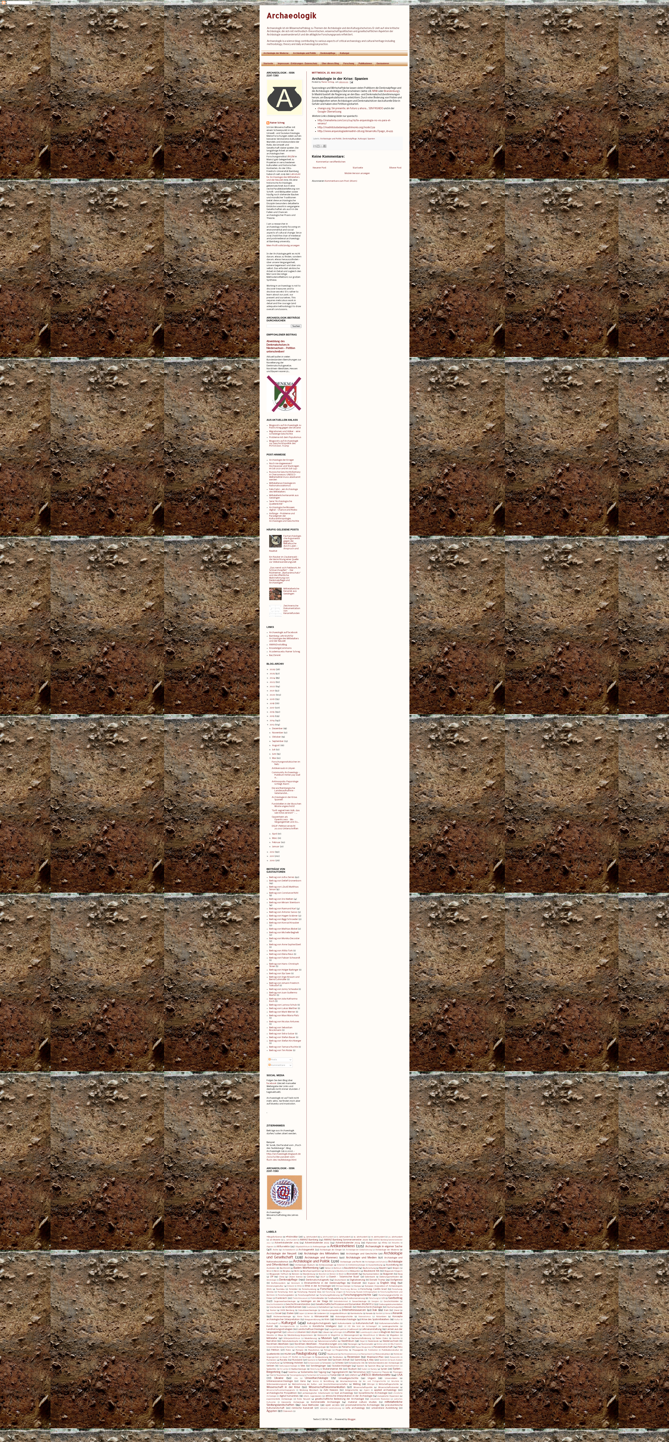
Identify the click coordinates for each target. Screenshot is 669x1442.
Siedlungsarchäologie (288, 1366)
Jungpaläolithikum (338, 1313)
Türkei (333, 1375)
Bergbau (287, 1271)
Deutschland (340, 1280)
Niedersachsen (391, 1341)
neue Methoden (310, 1405)
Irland (396, 1310)
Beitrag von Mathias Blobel (283, 929)
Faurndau (280, 1289)
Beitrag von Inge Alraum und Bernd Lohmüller (284, 978)
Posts (274, 1060)
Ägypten (272, 1411)
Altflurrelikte (283, 1246)
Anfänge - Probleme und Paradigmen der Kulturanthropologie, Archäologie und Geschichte (284, 517)
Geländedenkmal (341, 1302)
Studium (352, 1369)
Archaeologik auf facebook (283, 632)
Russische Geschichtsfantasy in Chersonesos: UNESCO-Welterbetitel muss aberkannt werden (285, 476)
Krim (327, 1319)
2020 (272, 695)
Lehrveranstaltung (372, 1329)
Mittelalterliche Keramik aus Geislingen (291, 591)
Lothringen (338, 1332)
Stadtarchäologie (298, 1369)
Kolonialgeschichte (344, 1317)
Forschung (348, 63)
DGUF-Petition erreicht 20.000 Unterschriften (285, 827)
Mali (397, 1332)
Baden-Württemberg (306, 1268)
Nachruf (343, 1338)
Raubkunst (332, 1354)
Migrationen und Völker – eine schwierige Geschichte (284, 432)
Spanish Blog (374, 1366)
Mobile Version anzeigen (357, 173)
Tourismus (281, 1375)
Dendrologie (271, 1280)
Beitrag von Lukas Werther (283, 1008)
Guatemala (311, 1307)
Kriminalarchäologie (345, 1319)
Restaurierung (321, 1357)
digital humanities (289, 1396)
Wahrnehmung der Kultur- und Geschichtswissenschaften (320, 1384)
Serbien (270, 1366)
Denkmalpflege (327, 53)
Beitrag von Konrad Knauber (284, 923)
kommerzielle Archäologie (325, 1402)
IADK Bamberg (287, 1310)
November (277, 733)
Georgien (375, 1302)
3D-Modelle (275, 1240)
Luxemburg (365, 1332)
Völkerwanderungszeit (277, 1384)
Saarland (311, 1360)
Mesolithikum (369, 1335)
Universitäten (391, 1378)
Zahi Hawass (331, 1390)
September (278, 741)
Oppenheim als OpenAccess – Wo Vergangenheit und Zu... (285, 819)
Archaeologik (292, 15)
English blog (388, 1283)
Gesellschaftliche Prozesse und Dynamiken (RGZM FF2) (345, 1304)
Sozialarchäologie (341, 1366)
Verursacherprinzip (348, 1381)
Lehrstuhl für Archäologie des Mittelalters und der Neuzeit (283, 177)
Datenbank (370, 1277)
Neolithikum (347, 1341)
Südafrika (292, 1372)
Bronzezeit (352, 1274)
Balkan (328, 1268)
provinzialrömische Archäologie (362, 1405)
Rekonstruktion (382, 1354)
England (371, 1283)
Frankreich (281, 1298)
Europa (357, 1286)
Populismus (313, 1350)
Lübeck (375, 1332)
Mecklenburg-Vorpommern (300, 1335)
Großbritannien (293, 1307)
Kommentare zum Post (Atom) (341, 181)
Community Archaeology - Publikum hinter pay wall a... (286, 775)
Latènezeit (353, 1329)
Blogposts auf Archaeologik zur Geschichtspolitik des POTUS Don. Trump (283, 443)
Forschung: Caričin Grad (373, 1289)
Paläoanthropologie (317, 1347)
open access (332, 1405)
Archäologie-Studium (305, 1265)
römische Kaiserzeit (302, 1408)
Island (269, 1314)
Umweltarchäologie (316, 1378)
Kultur (397, 1320)
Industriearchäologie (307, 1310)
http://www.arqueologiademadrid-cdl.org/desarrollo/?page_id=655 (355, 131)
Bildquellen (355, 1271)
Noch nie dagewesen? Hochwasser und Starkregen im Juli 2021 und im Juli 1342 (284, 466)
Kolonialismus (365, 1317)
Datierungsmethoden (389, 1277)
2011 (272, 856)
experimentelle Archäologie (279, 1399)
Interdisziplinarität (329, 1310)
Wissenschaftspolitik (363, 1387)
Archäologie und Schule (375, 1262)
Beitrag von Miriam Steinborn (284, 902)
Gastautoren (382, 63)
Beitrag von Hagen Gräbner (283, 916)
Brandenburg (391, 91)
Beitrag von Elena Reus (281, 954)
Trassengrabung (297, 1375)
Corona (311, 1277)
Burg (400, 1274)
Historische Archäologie (369, 1307)
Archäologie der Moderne (276, 53)
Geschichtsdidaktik (275, 1304)
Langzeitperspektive (337, 1329)
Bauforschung (369, 1268)
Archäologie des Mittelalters (321, 1253)
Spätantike (271, 1369)
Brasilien (322, 1274)
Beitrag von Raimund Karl (282, 909)
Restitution (338, 1357)
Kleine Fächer (303, 1317)
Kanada (369, 1313)
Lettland (290, 1332)
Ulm (296, 1378)
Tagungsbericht (340, 1372)
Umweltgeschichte (348, 1378)
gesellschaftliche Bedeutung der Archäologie (339, 1399)
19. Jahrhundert (378, 1237)
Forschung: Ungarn (334, 1292)
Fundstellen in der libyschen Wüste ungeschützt (286, 805)
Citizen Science (296, 1277)
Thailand (375, 1372)
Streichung (315, 1369)
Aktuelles (396, 1243)
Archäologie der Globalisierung (359, 1250)
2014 (272, 720)
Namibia (396, 1338)
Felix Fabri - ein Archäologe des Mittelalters (283, 490)
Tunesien (323, 1375)
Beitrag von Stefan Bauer (282, 1037)
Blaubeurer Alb (371, 1271)
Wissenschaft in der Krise (283, 1387)
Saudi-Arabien (396, 1360)
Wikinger (371, 1384)
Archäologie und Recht (350, 1262)
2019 (272, 699)
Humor (273, 1310)
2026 (272, 669)
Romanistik (395, 1357)
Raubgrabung (306, 1354)
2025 (272, 674)
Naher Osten (382, 1338)
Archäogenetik (306, 1250)
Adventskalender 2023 (317, 1243)
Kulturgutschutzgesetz (319, 1323)
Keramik (397, 1313)
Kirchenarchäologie (282, 1317)
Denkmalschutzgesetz (317, 1280)
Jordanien (321, 1313)
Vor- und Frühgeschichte (374, 1381)
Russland (297, 1360)
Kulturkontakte (345, 1323)
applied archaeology (385, 1390)
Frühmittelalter (317, 1298)
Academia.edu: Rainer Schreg (284, 652)
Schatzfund (274, 1363)
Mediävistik (322, 1335)
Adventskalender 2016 (287, 1243)
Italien (290, 1313)
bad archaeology (344, 1393)
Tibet (272, 1375)
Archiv (275, 1250)
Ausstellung (392, 1265)
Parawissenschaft (383, 1347)
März (274, 838)
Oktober (276, 737)
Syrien (384, 1369)
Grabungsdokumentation (390, 1304)
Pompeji (299, 1350)
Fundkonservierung (356, 1298)
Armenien (341, 1265)
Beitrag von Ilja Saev (280, 973)
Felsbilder (293, 1289)
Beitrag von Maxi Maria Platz (284, 1015)
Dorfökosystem (278, 1283)
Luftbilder (350, 1332)
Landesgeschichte (390, 1326)
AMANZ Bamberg (309, 1240)
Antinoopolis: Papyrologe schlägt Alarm (285, 782)
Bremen (333, 1274)
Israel (278, 1313)
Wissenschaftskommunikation (327, 1387)
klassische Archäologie (293, 1402)
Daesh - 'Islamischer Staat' (344, 1277)
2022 (272, 686)
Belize (269, 1271)
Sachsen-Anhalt (341, 1360)
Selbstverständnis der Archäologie (383, 1363)
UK (342, 1375)
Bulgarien (388, 1274)
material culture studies (362, 1402)
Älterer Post (395, 168)
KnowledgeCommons (280, 648)
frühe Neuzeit (303, 1399)
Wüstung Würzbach (308, 1390)
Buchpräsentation (371, 1274)
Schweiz (339, 1363)
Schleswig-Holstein (293, 1363)
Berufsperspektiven (312, 1271)
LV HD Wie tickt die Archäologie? (360, 1326)
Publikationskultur (390, 1350)
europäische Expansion (388, 1396)
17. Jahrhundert (343, 1237)
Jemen (310, 1313)
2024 (272, 678)
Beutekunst (342, 1271)
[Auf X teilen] (321, 146)
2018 (272, 703)
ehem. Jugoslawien (313, 1396)
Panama (346, 1347)
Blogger (352, 1419)
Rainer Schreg (277, 123)
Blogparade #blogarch (393, 1271)
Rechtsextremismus (349, 1354)
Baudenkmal (351, 1268)
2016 (272, 712)
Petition (275, 1350)
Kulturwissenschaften (389, 1323)
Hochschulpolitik (394, 1307)
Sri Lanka (284, 1369)
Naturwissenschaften (327, 1341)
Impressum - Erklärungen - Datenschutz (297, 63)
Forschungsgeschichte (357, 1295)
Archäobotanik (289, 1250)
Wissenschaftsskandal (388, 1387)
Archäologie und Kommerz (321, 1257)
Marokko (270, 1335)
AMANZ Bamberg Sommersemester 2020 (346, 1240)
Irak (374, 1310)
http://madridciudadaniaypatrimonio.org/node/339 (346, 127)
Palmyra (301, 1347)
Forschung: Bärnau (348, 1289)
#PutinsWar (292, 1237)
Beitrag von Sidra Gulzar (281, 1034)
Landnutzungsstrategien (280, 1329)
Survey (374, 1369)
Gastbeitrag (395, 1298)
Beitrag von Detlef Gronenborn (285, 881)
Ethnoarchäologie (343, 1286)
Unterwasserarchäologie (280, 1381)
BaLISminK (275, 655)
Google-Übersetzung (329, 112)
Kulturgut (344, 53)
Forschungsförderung (330, 1295)
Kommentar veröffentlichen (330, 162)
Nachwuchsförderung (361, 1338)
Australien (271, 1268)
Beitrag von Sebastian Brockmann (280, 1028)
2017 (272, 708)
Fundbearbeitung (335, 1298)
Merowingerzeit (351, 1335)
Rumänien (271, 1360)
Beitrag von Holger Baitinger (283, 970)
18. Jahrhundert (360, 1237)
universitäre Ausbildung (384, 1408)
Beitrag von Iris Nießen (281, 899)
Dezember (277, 728)
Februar (276, 842)
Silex (303, 1366)
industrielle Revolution (380, 1399)
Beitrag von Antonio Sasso (283, 912)
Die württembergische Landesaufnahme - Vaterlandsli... (283, 790)
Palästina (334, 1347)
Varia (303, 1381)
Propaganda (357, 1350)
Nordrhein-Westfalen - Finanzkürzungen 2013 (319, 1344)
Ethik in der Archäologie (318, 1286)
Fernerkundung (309, 1289)
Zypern (367, 1390)
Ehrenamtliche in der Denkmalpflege (324, 1283)
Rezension (353, 1357)
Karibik (379, 1314)
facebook (271, 1083)
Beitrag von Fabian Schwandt (284, 958)
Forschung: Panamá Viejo (309, 1292)
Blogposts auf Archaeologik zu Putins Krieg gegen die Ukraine (285, 426)
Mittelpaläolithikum (291, 1338)
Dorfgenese (396, 1280)
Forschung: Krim (285, 1292)
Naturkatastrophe (290, 1341)
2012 (272, 852)
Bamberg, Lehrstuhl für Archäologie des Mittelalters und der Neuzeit (284, 638)
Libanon (301, 1332)
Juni (274, 754)
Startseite (268, 63)
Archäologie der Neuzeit (282, 1253)
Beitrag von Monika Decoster (284, 938)
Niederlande (373, 1341)
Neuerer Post (319, 168)
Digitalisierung (357, 1280)
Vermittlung (328, 1381)
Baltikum (337, 1268)
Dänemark (295, 1283)
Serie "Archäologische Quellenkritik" (280, 502)
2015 (272, 716)
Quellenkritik (273, 1354)
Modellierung (311, 1338)
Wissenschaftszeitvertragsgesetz (281, 1390)
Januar (275, 846)
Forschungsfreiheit (306, 1295)
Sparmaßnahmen (392, 1366)
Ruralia (283, 1360)
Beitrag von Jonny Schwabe (283, 989)
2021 (272, 691)
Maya (280, 1335)
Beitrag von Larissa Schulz (283, 1005)
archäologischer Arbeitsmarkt (316, 1393)
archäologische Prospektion (282, 1393)
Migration (394, 1335)
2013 (272, 725)
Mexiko (382, 1335)
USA (399, 1375)
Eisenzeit (356, 1283)
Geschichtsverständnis (298, 1304)
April (274, 834)
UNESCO (353, 1375)
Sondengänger (318, 1366)
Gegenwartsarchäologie (285, 1301)
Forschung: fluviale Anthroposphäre (361, 1292)
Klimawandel (321, 1316)
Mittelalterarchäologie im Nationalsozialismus (282, 484)
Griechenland (275, 1307)
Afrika (384, 1243)
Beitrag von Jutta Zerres (281, 877)
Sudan (364, 1369)
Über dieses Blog (330, 63)
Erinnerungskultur (275, 1286)
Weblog (357, 1384)
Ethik (299, 1286)
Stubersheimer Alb (332, 1369)
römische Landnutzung (330, 1408)
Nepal (362, 1341)
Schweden (327, 1363)
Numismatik (367, 1344)
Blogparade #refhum (279, 1274)
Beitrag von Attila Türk (281, 951)
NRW (375, 91)
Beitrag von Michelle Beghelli (284, 932)
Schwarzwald (313, 1363)
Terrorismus (359, 1372)
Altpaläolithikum (302, 1247)
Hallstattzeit (324, 1307)
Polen (288, 1350)
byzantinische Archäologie (373, 1393)
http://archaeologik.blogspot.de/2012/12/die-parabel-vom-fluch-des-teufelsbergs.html (284, 1157)
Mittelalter (272, 1338)
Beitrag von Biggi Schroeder (283, 919)
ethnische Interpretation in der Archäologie (349, 1396)
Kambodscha (356, 1313)
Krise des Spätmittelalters (375, 1319)
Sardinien (384, 1360)
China (281, 1277)
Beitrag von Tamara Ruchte (283, 1047)
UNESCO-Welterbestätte (376, 1375)
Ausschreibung (375, 1265)
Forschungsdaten (286, 1295)
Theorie (385, 1372)
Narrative (271, 1341)
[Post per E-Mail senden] (351, 82)
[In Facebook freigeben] (324, 146)
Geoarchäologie (359, 1301)
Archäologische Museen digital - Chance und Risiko (283, 508)
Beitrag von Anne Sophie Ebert (285, 944)
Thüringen (397, 1372)
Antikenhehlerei (342, 1246)
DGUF (322, 1277)
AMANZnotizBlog (278, 645)
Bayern (383, 1268)
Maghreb (385, 1332)
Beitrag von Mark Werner (282, 1012)
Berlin (296, 1271)
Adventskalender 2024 (348, 1243)
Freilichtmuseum (300, 1298)
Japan (301, 1314)
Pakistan (290, 1347)
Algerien (270, 1247)
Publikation (373, 1350)
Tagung (322, 1372)
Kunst (270, 1326)
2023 (272, 682)
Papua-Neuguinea (363, 1347)
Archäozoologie (326, 1265)
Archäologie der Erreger (281, 460)
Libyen (314, 1332)
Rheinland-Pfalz (375, 1357)
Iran (386, 1310)
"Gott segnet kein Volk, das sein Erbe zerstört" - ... (286, 811)
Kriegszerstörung (313, 1320)
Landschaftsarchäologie (311, 1329)
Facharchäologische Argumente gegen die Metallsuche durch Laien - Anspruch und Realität (285, 543)
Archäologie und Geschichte (361, 1254)
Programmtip (342, 1350)
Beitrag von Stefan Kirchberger (285, 1041)
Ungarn (372, 1378)
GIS (383, 1298)
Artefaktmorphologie (356, 1265)
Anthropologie (319, 1247)
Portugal (327, 1350)
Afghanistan (371, 1243)
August (276, 745)
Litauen (326, 1332)
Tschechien (312, 1375)
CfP (271, 1277)
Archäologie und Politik (304, 53)
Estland (290, 1286)
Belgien (396, 1268)
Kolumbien (381, 1317)
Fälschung (373, 1298)
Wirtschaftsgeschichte (389, 1384)
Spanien (371, 139)
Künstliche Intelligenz (324, 1326)
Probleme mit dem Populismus (285, 437)
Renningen (307, 1357)
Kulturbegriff (272, 1323)
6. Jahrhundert (290, 1240)
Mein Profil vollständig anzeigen (283, 245)
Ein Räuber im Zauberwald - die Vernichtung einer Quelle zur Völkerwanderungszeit (283, 559)
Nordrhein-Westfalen (278, 1344)
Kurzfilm (303, 1326)
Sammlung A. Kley (364, 1360)
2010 (272, 860)
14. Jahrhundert (310, 1237)
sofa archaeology (355, 1408)
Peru (400, 1347)
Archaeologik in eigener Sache (383, 1246)
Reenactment (366, 1354)
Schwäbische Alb (356, 1363)
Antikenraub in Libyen (283, 768)
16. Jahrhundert (326, 1237)
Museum (326, 1338)
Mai (274, 758)
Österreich (288, 1411)
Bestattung (329, 1271)
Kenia (387, 1314)
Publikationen (365, 63)
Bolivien (295, 1274)
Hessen (348, 1307)
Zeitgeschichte (351, 1390)
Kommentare (278, 1065)
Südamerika (307, 1372)
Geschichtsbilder (391, 1301)
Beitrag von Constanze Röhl (283, 893)
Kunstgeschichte (287, 1326)
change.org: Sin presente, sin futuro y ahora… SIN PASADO (350, 108)
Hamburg (337, 1307)
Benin (276, 1271)
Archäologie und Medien (361, 1257)
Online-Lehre (382, 1344)
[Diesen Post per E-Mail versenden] (315, 146)
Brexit (341, 1274)
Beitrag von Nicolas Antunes (284, 1022)
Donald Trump (377, 1280)
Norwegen (352, 1344)
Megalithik (335, 1335)
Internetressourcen (354, 1310)
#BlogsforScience (274, 1237)
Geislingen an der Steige (314, 1301)
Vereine (316, 1381)
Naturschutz (308, 1341)
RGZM (291, 157)
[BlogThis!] (318, 146)
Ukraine (278, 1378)
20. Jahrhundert (395, 1237)
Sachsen (322, 1360)
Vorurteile (395, 1381)
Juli (273, 750)
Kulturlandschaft (365, 1323)
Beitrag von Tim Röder (280, 1050)
